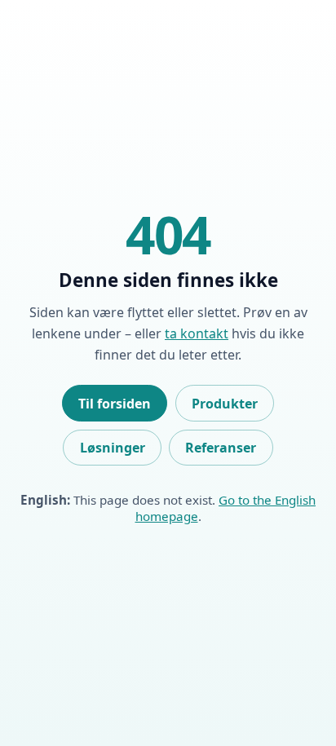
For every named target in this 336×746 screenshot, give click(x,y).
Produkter (225, 404)
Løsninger (112, 448)
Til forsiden (114, 404)
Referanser (220, 448)
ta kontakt (196, 333)
